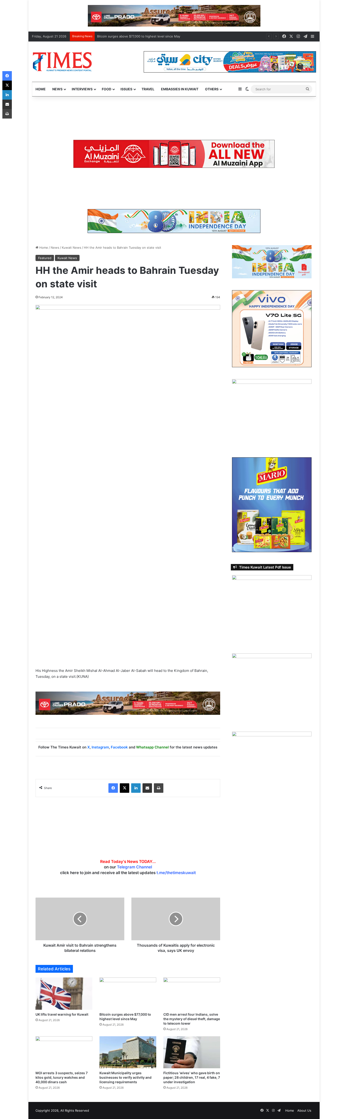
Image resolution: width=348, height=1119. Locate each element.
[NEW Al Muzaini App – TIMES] (174, 154)
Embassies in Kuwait (179, 89)
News (57, 89)
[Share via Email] (147, 788)
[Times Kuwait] (62, 61)
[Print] (158, 788)
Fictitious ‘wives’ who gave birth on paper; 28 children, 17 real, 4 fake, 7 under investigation (191, 1077)
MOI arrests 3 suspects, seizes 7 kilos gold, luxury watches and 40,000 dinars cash (62, 1077)
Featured (44, 258)
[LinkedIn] (136, 788)
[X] (124, 788)
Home (41, 89)
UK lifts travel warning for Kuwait (62, 1014)
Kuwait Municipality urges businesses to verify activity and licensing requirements (125, 1077)
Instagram (100, 747)
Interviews (82, 89)
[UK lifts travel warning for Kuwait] (64, 993)
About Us (304, 1110)
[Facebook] (113, 788)
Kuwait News (71, 247)
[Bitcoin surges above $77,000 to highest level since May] (127, 993)
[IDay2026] (174, 221)
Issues (126, 89)
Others (212, 89)
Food (106, 89)
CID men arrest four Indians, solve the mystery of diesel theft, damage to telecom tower (162, 36)
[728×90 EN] (128, 703)
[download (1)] (174, 15)
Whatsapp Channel (152, 747)
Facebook (119, 747)
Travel (148, 89)
